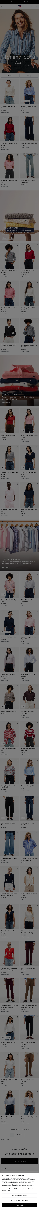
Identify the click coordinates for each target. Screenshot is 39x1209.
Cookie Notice (26, 1189)
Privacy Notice (6, 1190)
